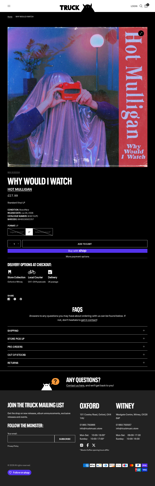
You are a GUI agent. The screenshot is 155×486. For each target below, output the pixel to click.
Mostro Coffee (86, 449)
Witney (125, 404)
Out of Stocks (17, 354)
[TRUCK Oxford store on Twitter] (94, 446)
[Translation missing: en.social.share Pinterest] (21, 299)
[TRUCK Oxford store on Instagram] (81, 446)
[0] (145, 6)
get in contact (89, 319)
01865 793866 (87, 424)
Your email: (12, 433)
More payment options (77, 256)
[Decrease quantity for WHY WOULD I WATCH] (10, 243)
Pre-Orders (15, 346)
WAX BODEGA (14, 172)
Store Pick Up (16, 338)
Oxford (89, 404)
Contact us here (75, 385)
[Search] (141, 6)
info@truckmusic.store (91, 428)
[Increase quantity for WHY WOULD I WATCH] (18, 243)
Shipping (13, 330)
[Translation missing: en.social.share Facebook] (9, 299)
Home (10, 16)
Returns (13, 362)
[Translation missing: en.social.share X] (15, 299)
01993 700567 (123, 424)
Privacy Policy (13, 445)
